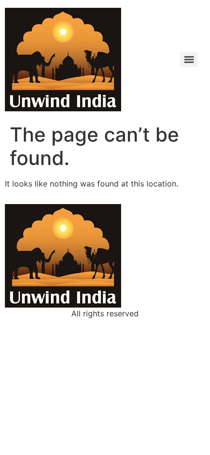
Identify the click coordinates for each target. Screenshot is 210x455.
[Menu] (189, 59)
